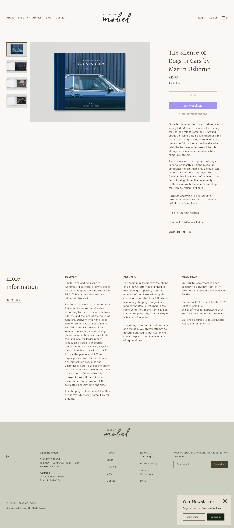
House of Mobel (26, 502)
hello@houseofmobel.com (201, 309)
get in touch (13, 299)
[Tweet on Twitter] (184, 231)
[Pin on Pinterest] (190, 231)
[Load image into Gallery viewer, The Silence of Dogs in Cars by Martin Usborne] (16, 49)
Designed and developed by (26, 508)
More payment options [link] (193, 113)
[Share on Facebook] (178, 231)
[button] (213, 18)
